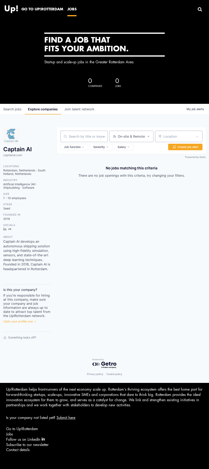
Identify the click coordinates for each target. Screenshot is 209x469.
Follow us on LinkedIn (24, 439)
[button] (74, 147)
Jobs (9, 434)
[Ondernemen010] (11, 8)
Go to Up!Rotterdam (22, 429)
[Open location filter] (197, 136)
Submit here (66, 418)
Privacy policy (95, 374)
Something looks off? (22, 337)
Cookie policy (114, 374)
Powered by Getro (195, 157)
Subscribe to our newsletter (27, 445)
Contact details (18, 450)
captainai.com (12, 155)
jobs (12, 109)
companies (43, 109)
